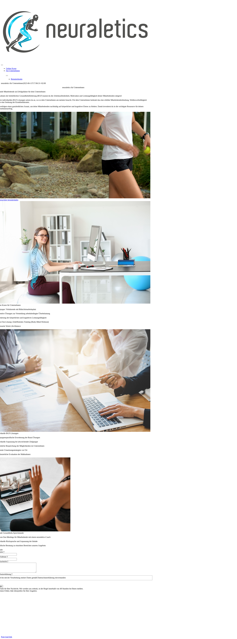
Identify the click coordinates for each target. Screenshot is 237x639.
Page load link (6, 637)
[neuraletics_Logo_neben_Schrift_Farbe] (75, 62)
